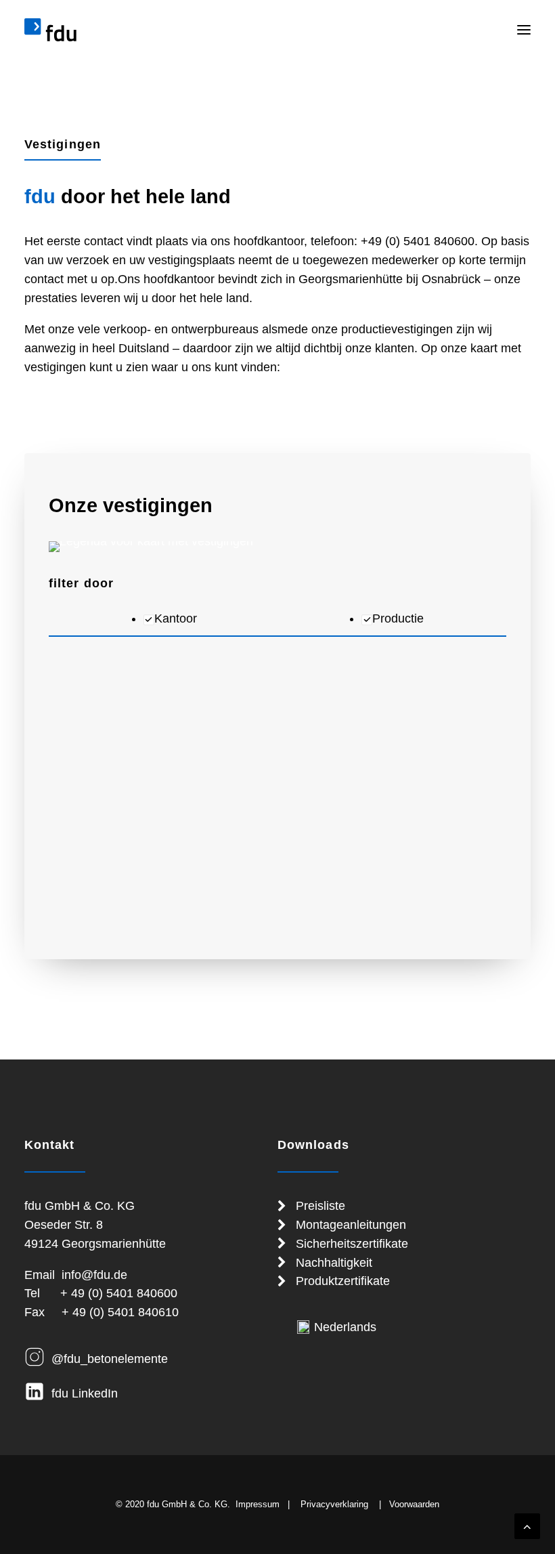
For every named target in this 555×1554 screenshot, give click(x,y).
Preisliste (320, 1206)
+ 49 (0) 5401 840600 (118, 1293)
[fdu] (50, 29)
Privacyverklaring (334, 1504)
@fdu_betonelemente (109, 1359)
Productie (398, 618)
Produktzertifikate (343, 1281)
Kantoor (175, 618)
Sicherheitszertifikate (352, 1244)
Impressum (258, 1504)
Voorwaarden (414, 1504)
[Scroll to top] (527, 1525)
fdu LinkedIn (84, 1393)
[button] (524, 30)
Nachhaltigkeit (334, 1262)
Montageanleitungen (351, 1225)
